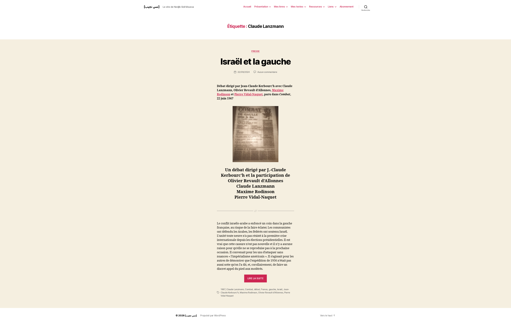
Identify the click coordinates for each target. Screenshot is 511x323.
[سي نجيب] (152, 6)
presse (255, 51)
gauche (272, 289)
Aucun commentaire (267, 72)
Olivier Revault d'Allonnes (270, 292)
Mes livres (279, 6)
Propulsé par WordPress (213, 315)
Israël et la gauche (255, 61)
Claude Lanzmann (235, 289)
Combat (249, 289)
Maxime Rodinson (248, 292)
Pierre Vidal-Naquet (248, 94)
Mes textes (297, 6)
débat (257, 289)
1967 (223, 289)
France (264, 289)
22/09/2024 (244, 72)
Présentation (261, 6)
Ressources (315, 6)
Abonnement (347, 6)
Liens (331, 6)
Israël (279, 289)
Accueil (247, 6)
